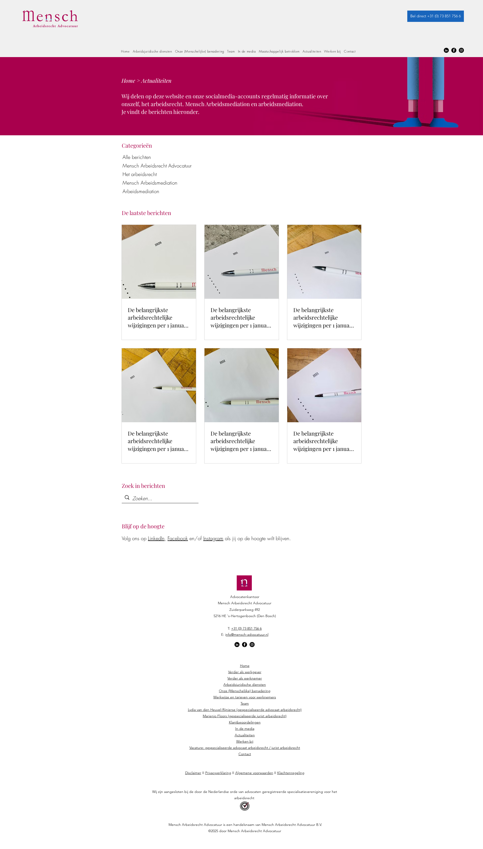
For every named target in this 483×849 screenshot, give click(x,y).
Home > (131, 80)
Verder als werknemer (244, 678)
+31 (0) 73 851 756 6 (246, 628)
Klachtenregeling (290, 773)
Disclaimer (193, 773)
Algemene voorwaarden (254, 773)
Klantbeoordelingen (245, 722)
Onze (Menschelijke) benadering (244, 691)
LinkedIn (156, 538)
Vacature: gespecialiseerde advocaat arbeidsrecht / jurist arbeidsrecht (244, 747)
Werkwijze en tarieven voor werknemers (244, 697)
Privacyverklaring (218, 773)
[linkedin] (446, 50)
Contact (244, 754)
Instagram (213, 538)
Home (245, 665)
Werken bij (244, 741)
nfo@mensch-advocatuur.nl (247, 634)
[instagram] (461, 50)
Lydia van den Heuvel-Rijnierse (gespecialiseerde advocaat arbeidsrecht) (245, 709)
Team (244, 703)
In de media (244, 728)
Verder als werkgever (244, 672)
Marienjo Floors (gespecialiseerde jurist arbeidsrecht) (245, 716)
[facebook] (453, 50)
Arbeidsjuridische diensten (244, 684)
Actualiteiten (245, 735)
